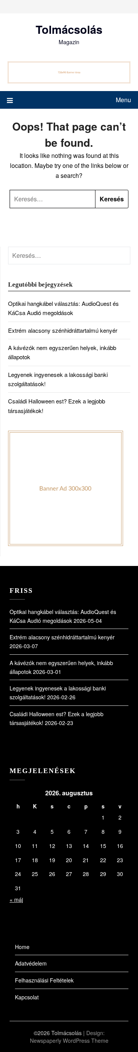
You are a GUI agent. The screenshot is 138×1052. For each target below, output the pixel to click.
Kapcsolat (27, 997)
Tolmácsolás (69, 29)
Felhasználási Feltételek (44, 980)
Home (22, 947)
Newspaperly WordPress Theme (69, 1040)
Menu (123, 99)
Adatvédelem (31, 963)
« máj (16, 899)
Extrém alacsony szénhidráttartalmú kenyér (62, 330)
